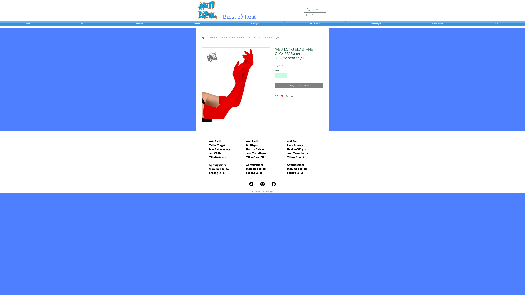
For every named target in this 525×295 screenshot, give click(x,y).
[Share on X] (292, 95)
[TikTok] (251, 184)
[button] (315, 9)
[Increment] (285, 75)
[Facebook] (274, 184)
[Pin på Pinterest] (281, 95)
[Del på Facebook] (276, 95)
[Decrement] (277, 75)
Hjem (204, 37)
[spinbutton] (281, 75)
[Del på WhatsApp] (287, 95)
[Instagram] (262, 184)
